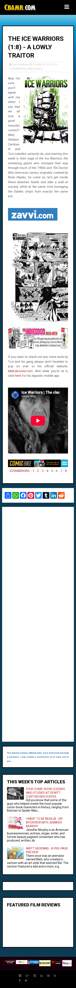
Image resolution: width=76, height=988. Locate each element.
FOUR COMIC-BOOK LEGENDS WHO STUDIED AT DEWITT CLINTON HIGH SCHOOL (45, 792)
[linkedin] (41, 976)
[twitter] (26, 980)
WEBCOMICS (34, 68)
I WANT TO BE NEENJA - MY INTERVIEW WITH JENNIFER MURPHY (44, 822)
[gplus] (27, 976)
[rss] (55, 976)
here (18, 376)
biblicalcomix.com (20, 371)
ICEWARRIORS (17, 68)
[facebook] (20, 976)
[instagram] (35, 976)
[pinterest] (48, 976)
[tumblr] (19, 980)
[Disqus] (38, 567)
